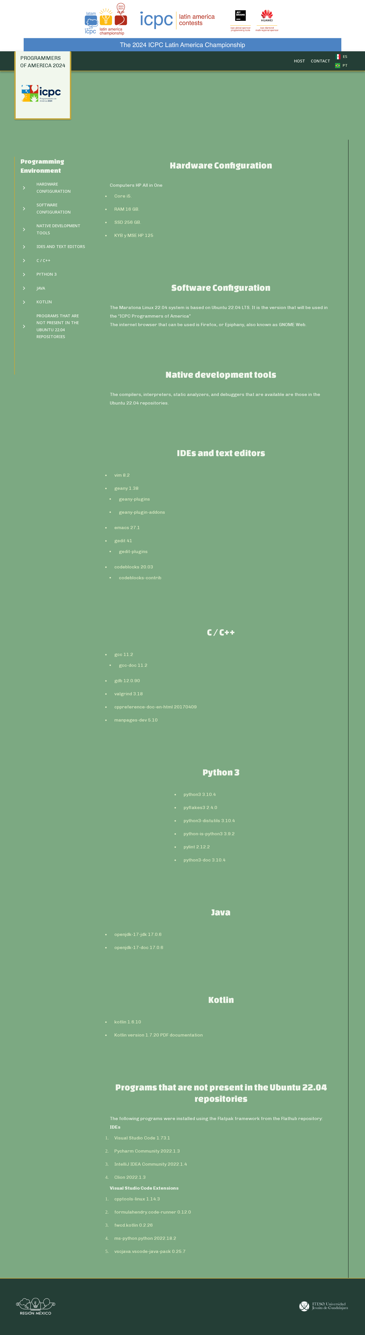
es (345, 56)
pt (345, 65)
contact (320, 61)
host (299, 61)
